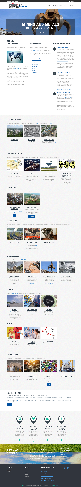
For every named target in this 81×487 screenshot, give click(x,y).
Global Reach (63, 454)
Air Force (49, 173)
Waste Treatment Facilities (65, 448)
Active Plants (14, 242)
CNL (14, 215)
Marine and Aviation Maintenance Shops (66, 375)
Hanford (38, 123)
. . (19, 439)
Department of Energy (36, 58)
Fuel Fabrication (49, 242)
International (34, 62)
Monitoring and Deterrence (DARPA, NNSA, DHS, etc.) (66, 175)
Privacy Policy (44, 471)
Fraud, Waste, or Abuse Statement (47, 480)
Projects (66, 5)
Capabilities (71, 5)
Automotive (14, 375)
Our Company (55, 5)
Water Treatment (32, 310)
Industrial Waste (35, 72)
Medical (33, 70)
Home (49, 5)
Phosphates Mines (32, 276)
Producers (66, 276)
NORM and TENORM (24, 259)
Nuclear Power (34, 66)
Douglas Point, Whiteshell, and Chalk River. (64, 89)
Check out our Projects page (62, 61)
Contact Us (72, 1)
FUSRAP (20, 175)
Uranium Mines (14, 276)
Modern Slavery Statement (46, 478)
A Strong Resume (63, 456)
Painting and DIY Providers (49, 375)
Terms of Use (43, 473)
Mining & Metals (35, 64)
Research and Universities (32, 342)
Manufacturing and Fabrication (32, 375)
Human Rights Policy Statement (47, 476)
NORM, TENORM (36, 50)
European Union (31, 207)
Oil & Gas (33, 68)
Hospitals (14, 341)
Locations (60, 5)
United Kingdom (17, 68)
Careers (26, 472)
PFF (49, 384)
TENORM (69, 97)
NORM (66, 97)
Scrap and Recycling (49, 276)
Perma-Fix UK (32, 216)
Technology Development (65, 459)
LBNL (51, 123)
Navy (31, 173)
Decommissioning (32, 242)
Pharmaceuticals (49, 341)
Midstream (49, 310)
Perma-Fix (9, 470)
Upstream (14, 310)
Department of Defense (36, 60)
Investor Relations (27, 476)
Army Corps (14, 173)
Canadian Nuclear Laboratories (14, 208)
